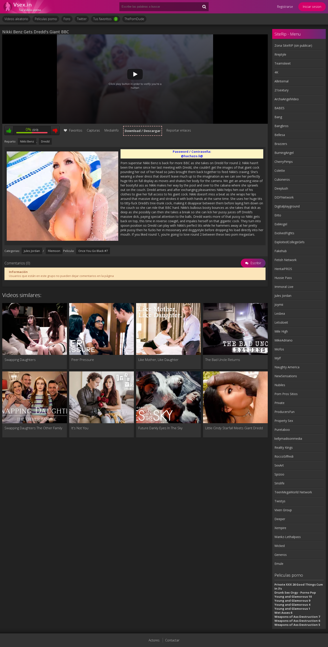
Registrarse (285, 6)
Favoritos (75, 130)
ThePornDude (134, 19)
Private (279, 403)
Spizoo (279, 474)
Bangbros (281, 126)
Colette (279, 170)
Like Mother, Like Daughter (158, 359)
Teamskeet (282, 63)
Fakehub (280, 251)
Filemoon (54, 251)
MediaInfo (111, 130)
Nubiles (279, 385)
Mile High (281, 331)
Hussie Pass (283, 278)
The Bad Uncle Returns (222, 359)
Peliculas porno (46, 19)
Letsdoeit (281, 322)
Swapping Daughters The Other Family (33, 428)
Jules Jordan (32, 251)
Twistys (279, 501)
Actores (154, 640)
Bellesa (279, 135)
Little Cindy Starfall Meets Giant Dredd (234, 428)
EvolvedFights (284, 233)
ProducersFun (284, 412)
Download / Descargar (142, 131)
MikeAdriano (283, 340)
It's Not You (79, 428)
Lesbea (279, 313)
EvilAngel (280, 224)
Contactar (172, 640)
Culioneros (282, 179)
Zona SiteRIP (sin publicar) (293, 45)
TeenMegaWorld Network (293, 492)
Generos (280, 555)
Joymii (278, 304)
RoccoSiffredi (283, 456)
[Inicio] (29, 6)
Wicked (279, 546)
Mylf (277, 358)
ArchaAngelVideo (286, 99)
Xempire (280, 528)
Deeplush (281, 188)
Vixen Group (283, 510)
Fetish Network (285, 260)
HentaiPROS (283, 269)
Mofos (279, 349)
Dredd (45, 141)
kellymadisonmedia (288, 438)
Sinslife (279, 483)
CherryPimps (283, 161)
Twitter (82, 19)
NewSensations (285, 376)
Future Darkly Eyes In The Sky (160, 428)
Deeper (279, 519)
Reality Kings (283, 447)
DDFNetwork (284, 197)
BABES (279, 108)
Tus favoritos (105, 19)
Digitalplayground (287, 206)
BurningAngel (284, 153)
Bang (278, 117)
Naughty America (286, 367)
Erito (277, 215)
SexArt (279, 465)
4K (276, 72)
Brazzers (280, 144)
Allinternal (281, 81)
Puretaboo (282, 429)
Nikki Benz (27, 141)
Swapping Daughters (20, 359)
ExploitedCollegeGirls (289, 242)
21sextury (281, 90)
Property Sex (283, 421)
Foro (67, 19)
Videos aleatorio (16, 19)
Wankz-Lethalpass (287, 537)
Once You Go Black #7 (93, 251)
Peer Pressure (82, 359)
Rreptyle (280, 54)
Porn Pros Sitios (286, 394)
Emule (278, 563)
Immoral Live (283, 287)
